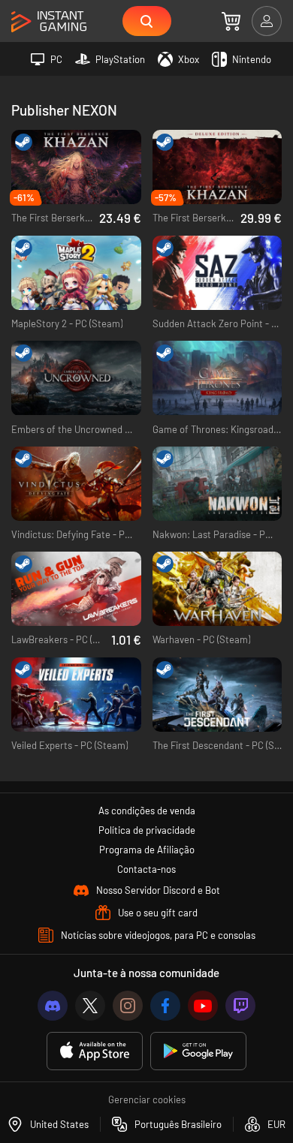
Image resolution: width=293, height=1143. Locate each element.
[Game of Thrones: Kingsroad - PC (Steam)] (217, 378)
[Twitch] (240, 1006)
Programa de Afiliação (147, 850)
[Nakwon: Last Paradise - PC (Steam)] (217, 484)
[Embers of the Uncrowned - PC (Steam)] (76, 378)
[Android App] (198, 1051)
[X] (90, 1006)
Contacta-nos (146, 869)
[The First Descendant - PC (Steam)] (217, 694)
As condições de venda (146, 811)
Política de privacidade (146, 830)
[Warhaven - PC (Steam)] (217, 589)
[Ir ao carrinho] (231, 21)
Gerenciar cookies (147, 1099)
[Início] (48, 22)
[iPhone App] (95, 1051)
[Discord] (53, 1006)
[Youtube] (203, 1006)
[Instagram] (128, 1006)
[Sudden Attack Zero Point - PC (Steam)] (217, 273)
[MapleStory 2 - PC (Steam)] (76, 273)
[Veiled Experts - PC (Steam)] (76, 694)
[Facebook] (165, 1006)
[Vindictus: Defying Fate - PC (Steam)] (76, 484)
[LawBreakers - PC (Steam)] (76, 589)
